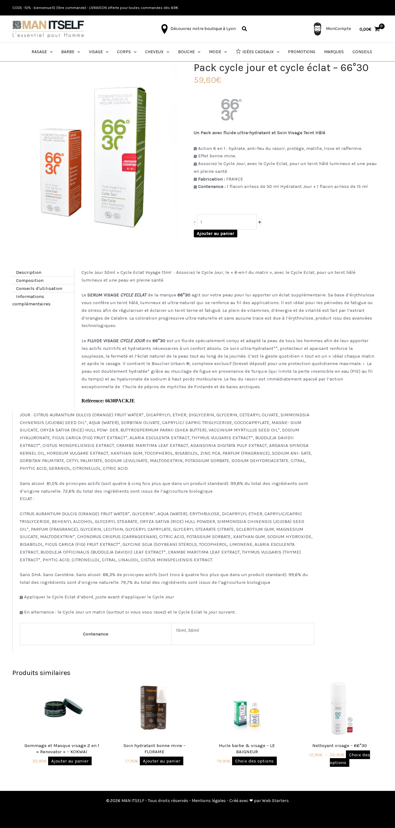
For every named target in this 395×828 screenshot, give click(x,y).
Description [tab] (28, 272)
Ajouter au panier (215, 233)
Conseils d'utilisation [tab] (39, 288)
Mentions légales (209, 800)
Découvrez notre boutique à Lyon (202, 28)
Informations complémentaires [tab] (31, 300)
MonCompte (338, 28)
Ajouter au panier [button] (70, 761)
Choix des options (254, 761)
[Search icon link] (244, 29)
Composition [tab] (30, 280)
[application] (49, 51)
